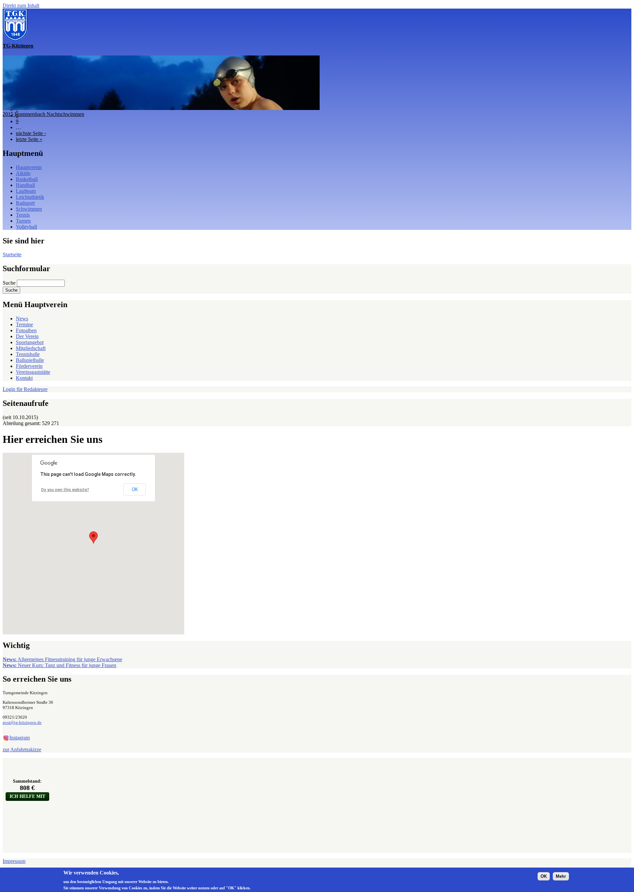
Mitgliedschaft (31, 348)
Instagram (19, 737)
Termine (24, 324)
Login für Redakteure (25, 389)
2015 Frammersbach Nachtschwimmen (43, 114)
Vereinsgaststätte (33, 372)
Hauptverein (29, 167)
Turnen (23, 221)
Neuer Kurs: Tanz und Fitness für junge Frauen (59, 665)
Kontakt (24, 378)
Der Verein (27, 336)
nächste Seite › (31, 133)
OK (135, 489)
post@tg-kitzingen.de (22, 722)
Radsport (25, 203)
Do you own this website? (65, 489)
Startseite (12, 254)
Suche (10, 283)
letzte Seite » (29, 139)
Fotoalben (26, 330)
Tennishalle (28, 354)
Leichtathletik (30, 197)
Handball (25, 185)
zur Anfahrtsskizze (22, 749)
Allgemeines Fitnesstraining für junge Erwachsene (62, 659)
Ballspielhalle (30, 360)
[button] (93, 537)
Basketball (27, 179)
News (22, 318)
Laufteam (26, 191)
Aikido (23, 173)
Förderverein (29, 366)
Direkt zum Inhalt (21, 5)
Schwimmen (29, 209)
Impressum (14, 861)
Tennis (23, 215)
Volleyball (26, 227)
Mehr (561, 876)
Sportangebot (30, 342)
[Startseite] (15, 40)
